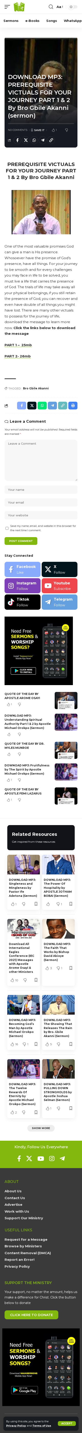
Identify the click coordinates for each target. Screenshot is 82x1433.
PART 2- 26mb (18, 356)
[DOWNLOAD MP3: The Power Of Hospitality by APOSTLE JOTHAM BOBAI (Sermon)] (58, 864)
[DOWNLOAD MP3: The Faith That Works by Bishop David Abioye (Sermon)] (58, 929)
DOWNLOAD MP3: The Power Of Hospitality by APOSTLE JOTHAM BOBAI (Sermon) (58, 887)
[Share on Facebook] (17, 140)
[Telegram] (60, 602)
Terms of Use (41, 1425)
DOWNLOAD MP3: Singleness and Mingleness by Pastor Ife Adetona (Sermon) (23, 887)
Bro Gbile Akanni (36, 388)
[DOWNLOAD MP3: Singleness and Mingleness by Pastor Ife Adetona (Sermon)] (23, 864)
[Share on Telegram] (42, 140)
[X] (60, 569)
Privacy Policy (16, 1425)
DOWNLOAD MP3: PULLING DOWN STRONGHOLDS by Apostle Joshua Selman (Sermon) (58, 1092)
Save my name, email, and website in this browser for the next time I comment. (43, 528)
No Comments (17, 130)
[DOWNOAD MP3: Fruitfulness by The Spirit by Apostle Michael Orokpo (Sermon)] (66, 772)
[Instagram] (23, 586)
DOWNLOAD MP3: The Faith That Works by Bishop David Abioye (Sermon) (57, 952)
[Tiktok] (23, 602)
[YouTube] (40, 1158)
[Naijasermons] (19, 7)
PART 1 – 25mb (18, 345)
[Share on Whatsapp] (34, 140)
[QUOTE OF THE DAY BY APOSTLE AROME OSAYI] (66, 700)
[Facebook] (23, 569)
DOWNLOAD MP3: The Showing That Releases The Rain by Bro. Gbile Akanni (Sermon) (58, 1028)
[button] (67, 1423)
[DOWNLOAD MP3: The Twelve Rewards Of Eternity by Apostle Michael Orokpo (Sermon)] (23, 1069)
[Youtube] (60, 586)
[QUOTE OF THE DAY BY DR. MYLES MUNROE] (66, 750)
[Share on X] (26, 140)
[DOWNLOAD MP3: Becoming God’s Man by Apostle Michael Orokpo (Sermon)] (23, 1005)
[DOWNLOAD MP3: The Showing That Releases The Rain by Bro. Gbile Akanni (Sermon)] (58, 1005)
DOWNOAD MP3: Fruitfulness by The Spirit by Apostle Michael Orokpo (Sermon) (27, 769)
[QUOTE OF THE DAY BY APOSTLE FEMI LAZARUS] (66, 796)
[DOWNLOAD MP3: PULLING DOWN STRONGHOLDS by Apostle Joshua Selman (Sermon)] (58, 1069)
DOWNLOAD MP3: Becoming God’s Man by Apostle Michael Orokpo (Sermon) (22, 1028)
